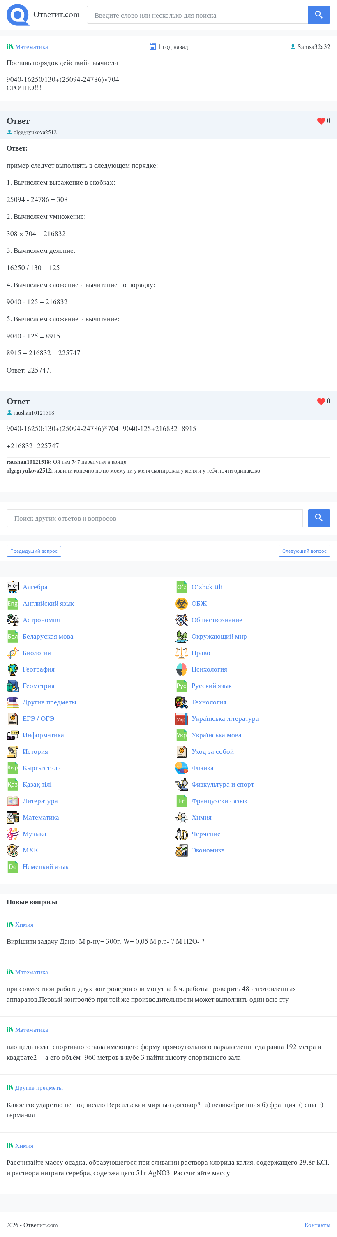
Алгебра (34, 586)
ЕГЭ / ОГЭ (37, 718)
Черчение (205, 833)
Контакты (317, 1225)
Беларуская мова (47, 636)
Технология (208, 702)
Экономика (207, 850)
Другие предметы (48, 702)
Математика (31, 46)
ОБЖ (198, 603)
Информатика (42, 734)
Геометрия (38, 685)
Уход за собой (212, 751)
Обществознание (216, 619)
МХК (29, 850)
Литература (39, 800)
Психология (208, 669)
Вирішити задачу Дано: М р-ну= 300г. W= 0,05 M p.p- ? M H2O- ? (106, 941)
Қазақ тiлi (36, 784)
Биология (36, 652)
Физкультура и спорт (222, 784)
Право (200, 652)
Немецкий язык (45, 866)
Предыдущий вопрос (34, 551)
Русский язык (211, 685)
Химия (201, 817)
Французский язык (218, 800)
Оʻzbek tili (206, 586)
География (38, 669)
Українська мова (216, 734)
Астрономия (40, 619)
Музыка (33, 833)
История (34, 751)
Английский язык (47, 603)
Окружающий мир (218, 636)
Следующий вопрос (304, 551)
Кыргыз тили (41, 767)
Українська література (224, 718)
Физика (202, 767)
